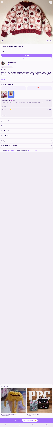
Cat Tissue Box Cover (34, 414)
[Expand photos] (2, 41)
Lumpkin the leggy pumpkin (9, 414)
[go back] (2, 2)
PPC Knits (29, 415)
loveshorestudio (11, 62)
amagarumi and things (5, 415)
